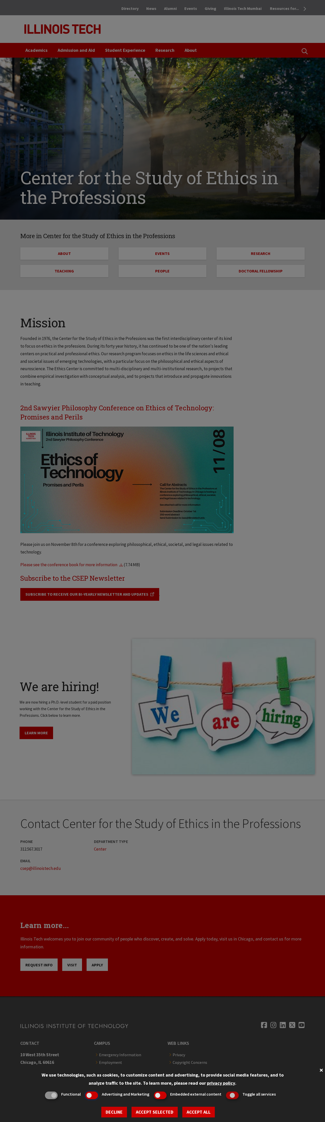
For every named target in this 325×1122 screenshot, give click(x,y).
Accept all (198, 1112)
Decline (114, 1112)
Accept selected (154, 1112)
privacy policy (221, 1083)
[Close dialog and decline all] (321, 1069)
